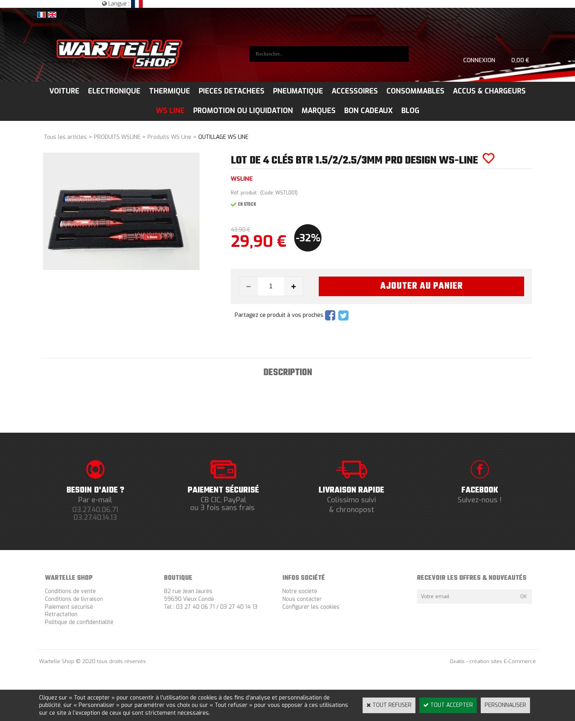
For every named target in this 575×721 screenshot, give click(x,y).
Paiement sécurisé (69, 607)
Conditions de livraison (74, 599)
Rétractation (61, 614)
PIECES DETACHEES (231, 91)
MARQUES (319, 110)
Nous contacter (302, 599)
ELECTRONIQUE (114, 91)
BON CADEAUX (368, 110)
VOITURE (64, 91)
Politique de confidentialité (79, 622)
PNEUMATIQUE (298, 91)
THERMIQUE (169, 91)
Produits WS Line (169, 137)
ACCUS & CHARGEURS (489, 91)
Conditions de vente (70, 591)
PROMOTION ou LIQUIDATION (243, 110)
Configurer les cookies (311, 607)
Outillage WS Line (223, 137)
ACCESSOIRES (355, 91)
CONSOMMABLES (415, 91)
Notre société (299, 591)
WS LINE (170, 110)
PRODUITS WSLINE (117, 137)
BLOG (410, 110)
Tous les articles (65, 137)
